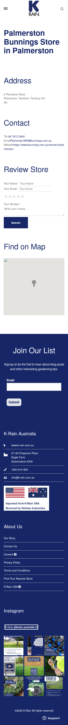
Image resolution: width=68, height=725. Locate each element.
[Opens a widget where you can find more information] (51, 718)
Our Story (9, 538)
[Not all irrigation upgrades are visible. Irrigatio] (54, 645)
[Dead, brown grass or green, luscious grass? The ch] (34, 666)
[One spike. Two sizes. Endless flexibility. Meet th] (54, 666)
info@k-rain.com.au (23, 477)
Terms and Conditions (17, 570)
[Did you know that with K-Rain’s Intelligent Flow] (34, 686)
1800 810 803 (19, 469)
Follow (20, 627)
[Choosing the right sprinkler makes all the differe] (13, 686)
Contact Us (10, 546)
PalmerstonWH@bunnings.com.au (31, 140)
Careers (9, 554)
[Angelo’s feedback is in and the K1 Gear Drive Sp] (34, 645)
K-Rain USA (11, 586)
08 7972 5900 (16, 136)
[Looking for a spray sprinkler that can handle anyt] (54, 686)
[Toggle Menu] (6, 8)
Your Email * (11, 189)
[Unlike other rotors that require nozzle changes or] (13, 645)
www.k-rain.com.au (22, 445)
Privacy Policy (12, 562)
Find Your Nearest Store (18, 578)
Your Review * (12, 204)
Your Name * (11, 183)
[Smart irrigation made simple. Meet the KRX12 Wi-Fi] (13, 666)
